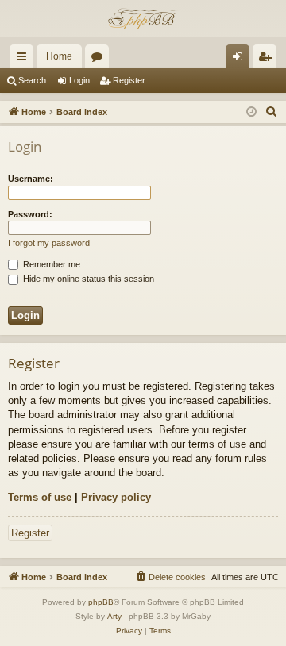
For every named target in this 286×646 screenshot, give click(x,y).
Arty (114, 616)
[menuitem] (272, 112)
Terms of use (40, 497)
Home (59, 56)
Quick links (24, 59)
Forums (100, 59)
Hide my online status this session (87, 278)
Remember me (50, 264)
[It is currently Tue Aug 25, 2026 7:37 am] (251, 112)
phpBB (101, 602)
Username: (30, 178)
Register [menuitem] (267, 59)
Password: (30, 214)
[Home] (143, 18)
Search (32, 80)
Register (129, 80)
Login (79, 80)
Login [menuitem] (240, 59)
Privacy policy (116, 497)
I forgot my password (49, 243)
